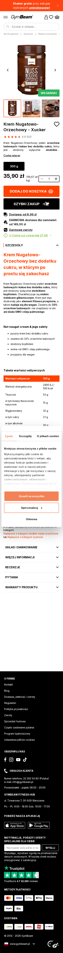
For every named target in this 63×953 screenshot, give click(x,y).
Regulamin (10, 702)
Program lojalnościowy (17, 733)
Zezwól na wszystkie (31, 496)
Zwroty (8, 715)
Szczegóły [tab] (25, 436)
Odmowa (31, 519)
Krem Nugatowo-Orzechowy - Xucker (25, 127)
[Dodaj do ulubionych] (56, 124)
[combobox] (31, 26)
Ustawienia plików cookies (19, 739)
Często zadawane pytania (19, 727)
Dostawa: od (23, 214)
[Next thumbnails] (56, 108)
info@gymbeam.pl (22, 781)
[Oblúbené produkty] (51, 17)
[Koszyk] (57, 17)
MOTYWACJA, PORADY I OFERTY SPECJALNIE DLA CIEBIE (25, 839)
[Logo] (22, 17)
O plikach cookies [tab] (48, 436)
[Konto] (46, 17)
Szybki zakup (27, 204)
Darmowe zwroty (21, 230)
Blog (6, 690)
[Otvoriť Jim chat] (55, 945)
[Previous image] (8, 70)
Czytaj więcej (12, 155)
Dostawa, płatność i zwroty (19, 696)
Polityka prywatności (16, 709)
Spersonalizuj (29, 507)
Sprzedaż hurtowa (15, 721)
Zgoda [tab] (9, 436)
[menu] (6, 17)
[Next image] (55, 70)
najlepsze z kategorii (31, 533)
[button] (31, 5)
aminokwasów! (39, 7)
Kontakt (8, 684)
